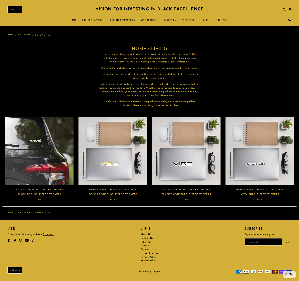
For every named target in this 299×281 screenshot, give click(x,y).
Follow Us (145, 242)
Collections (24, 35)
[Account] (290, 9)
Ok (287, 242)
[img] (284, 9)
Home (10, 35)
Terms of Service (149, 253)
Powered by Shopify (149, 271)
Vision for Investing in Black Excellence (149, 9)
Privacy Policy (148, 257)
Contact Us (146, 238)
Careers (144, 249)
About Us (145, 234)
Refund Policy (148, 261)
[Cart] (290, 20)
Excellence (48, 234)
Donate (144, 246)
